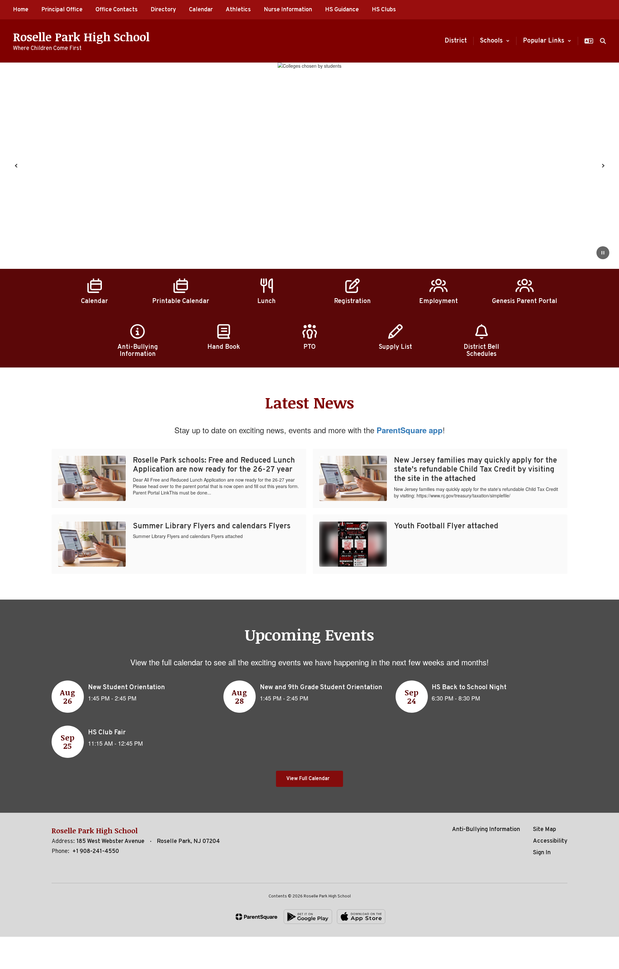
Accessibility (550, 841)
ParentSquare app (410, 430)
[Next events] (561, 778)
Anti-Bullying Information (486, 829)
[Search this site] (603, 41)
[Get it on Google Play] (308, 916)
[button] (495, 41)
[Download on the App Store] (361, 916)
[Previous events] (58, 778)
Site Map (544, 829)
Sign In (542, 852)
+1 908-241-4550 (95, 851)
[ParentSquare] (256, 917)
